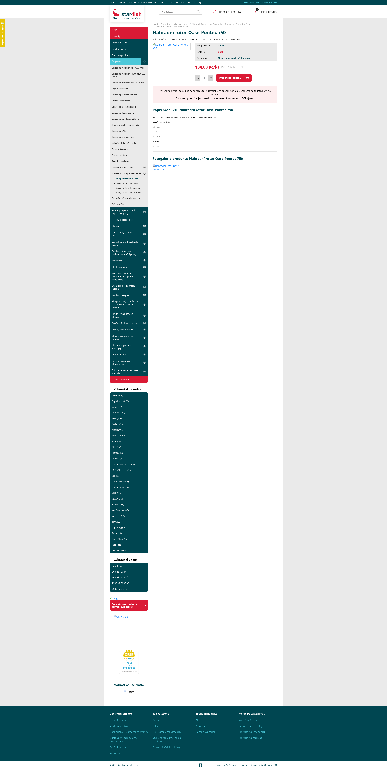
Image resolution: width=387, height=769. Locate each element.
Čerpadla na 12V (119, 131)
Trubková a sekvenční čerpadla (125, 125)
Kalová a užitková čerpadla (124, 143)
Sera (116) (117, 418)
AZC (228, 765)
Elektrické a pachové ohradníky (122, 315)
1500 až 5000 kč (120, 583)
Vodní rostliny (119, 354)
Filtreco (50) (118, 452)
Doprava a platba (166, 2)
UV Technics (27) (120, 487)
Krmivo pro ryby (120, 295)
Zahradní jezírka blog (251, 726)
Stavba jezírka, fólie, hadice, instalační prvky (124, 253)
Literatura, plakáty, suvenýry (121, 347)
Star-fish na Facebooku (252, 732)
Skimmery (117, 260)
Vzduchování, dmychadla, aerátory (125, 243)
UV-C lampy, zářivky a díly (123, 234)
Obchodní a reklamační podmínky (129, 732)
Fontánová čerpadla (121, 100)
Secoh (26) (117, 498)
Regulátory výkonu (120, 161)
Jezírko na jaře (119, 42)
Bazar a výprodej (120, 379)
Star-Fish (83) (118, 435)
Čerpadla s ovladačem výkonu (125, 119)
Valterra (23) (118, 516)
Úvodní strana (118, 720)
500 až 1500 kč (120, 577)
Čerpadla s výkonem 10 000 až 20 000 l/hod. (128, 75)
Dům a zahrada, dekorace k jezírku (125, 372)
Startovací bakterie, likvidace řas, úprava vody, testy (122, 276)
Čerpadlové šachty (120, 155)
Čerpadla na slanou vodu (123, 137)
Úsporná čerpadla (120, 88)
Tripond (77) (118, 441)
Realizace (191, 2)
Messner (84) (118, 429)
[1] (198, 12)
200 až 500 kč (119, 571)
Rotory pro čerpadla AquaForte (128, 192)
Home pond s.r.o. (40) (123, 464)
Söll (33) (116, 475)
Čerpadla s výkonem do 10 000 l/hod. (128, 67)
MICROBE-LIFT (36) (121, 470)
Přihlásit (222, 11)
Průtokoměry (118, 204)
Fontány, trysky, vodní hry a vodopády (123, 212)
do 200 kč (117, 565)
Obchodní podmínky (142, 2)
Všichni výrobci (120, 550)
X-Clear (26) (118, 504)
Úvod (155, 24)
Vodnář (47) (118, 458)
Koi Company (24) (121, 510)
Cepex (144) (118, 406)
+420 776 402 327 (251, 2)
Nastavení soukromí (252, 765)
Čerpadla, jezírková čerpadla (175, 24)
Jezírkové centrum (117, 2)
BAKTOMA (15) (119, 538)
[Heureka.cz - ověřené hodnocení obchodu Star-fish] (129, 662)
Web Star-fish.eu (248, 720)
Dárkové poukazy (121, 55)
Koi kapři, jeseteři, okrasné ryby (121, 362)
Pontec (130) (118, 412)
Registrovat (235, 11)
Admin (235, 765)
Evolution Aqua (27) (122, 481)
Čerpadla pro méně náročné (124, 94)
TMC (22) (116, 521)
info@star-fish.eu (269, 2)
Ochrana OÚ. (270, 765)
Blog (199, 2)
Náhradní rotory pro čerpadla (126, 173)
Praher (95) (117, 424)
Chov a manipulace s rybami (122, 337)
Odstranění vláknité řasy (166, 747)
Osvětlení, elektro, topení (125, 323)
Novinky (116, 36)
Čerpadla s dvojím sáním (123, 112)
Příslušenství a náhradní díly (124, 167)
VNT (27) (116, 493)
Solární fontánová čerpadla (124, 106)
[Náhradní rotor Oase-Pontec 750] (172, 46)
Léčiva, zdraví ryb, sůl (123, 329)
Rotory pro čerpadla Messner (127, 188)
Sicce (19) (117, 533)
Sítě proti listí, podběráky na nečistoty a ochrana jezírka (125, 304)
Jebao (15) (117, 544)
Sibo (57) (116, 447)
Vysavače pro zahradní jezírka (123, 287)
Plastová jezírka (120, 266)
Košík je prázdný (268, 11)
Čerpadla (116, 61)
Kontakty (180, 2)
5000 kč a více (119, 588)
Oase (220, 51)
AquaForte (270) (120, 401)
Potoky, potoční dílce (122, 219)
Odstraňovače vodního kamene (126, 198)
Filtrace (115, 226)
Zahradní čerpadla (120, 149)
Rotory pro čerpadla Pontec (126, 183)
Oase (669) (117, 395)
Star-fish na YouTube (250, 738)
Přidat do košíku (230, 78)
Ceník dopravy (118, 747)
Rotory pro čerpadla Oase (126, 178)
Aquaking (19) (119, 527)
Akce (114, 29)
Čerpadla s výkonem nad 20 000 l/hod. (129, 82)
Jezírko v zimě (119, 48)
